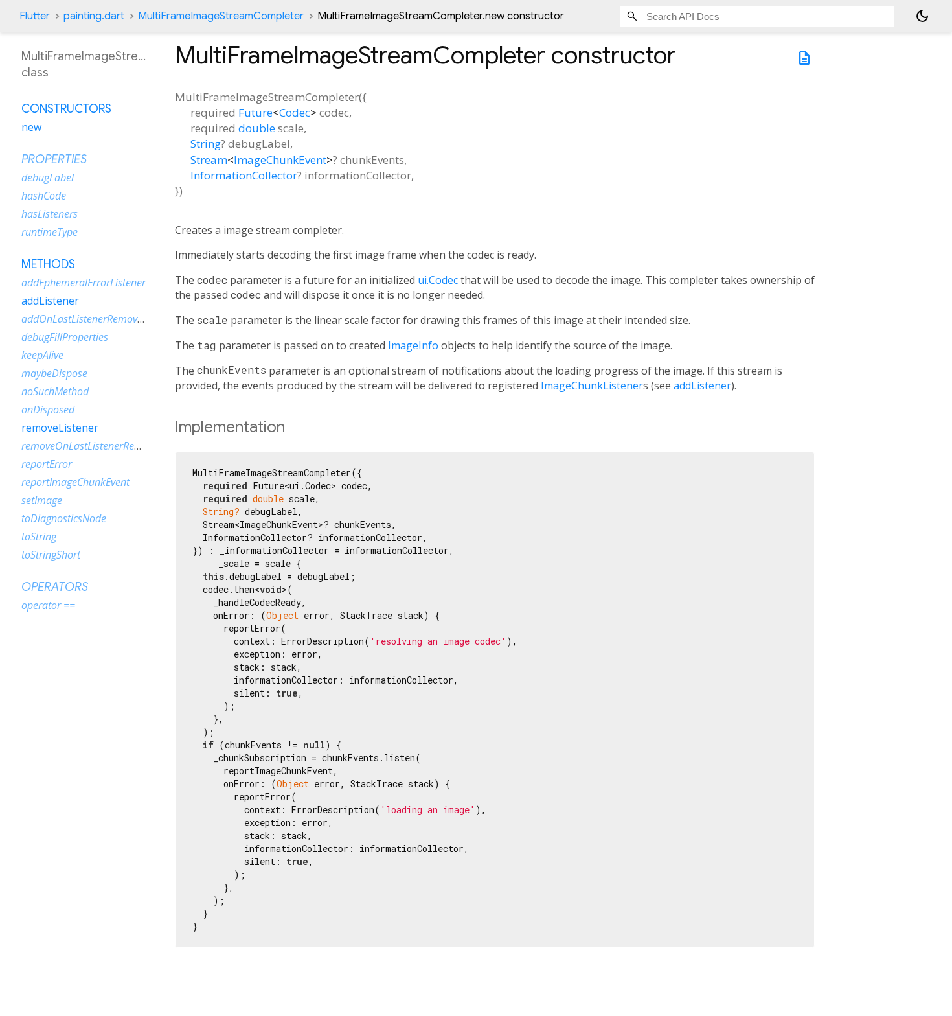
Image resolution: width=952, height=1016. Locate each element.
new (31, 127)
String (205, 143)
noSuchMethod (55, 391)
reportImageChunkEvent (75, 482)
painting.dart (93, 16)
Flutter (34, 16)
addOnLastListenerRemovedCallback (104, 319)
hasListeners (49, 214)
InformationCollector (243, 175)
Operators (54, 587)
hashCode (43, 196)
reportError (46, 464)
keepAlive (42, 355)
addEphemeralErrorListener (83, 282)
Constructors (66, 109)
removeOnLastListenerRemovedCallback (112, 446)
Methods (48, 264)
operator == (48, 605)
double (256, 128)
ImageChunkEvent (280, 159)
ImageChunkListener (592, 385)
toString (38, 536)
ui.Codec (438, 280)
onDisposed (47, 409)
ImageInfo (413, 345)
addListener (702, 385)
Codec (294, 112)
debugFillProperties (64, 337)
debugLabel (47, 177)
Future (255, 112)
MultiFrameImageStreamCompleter (221, 16)
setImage (41, 500)
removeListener (59, 428)
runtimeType (49, 232)
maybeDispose (54, 373)
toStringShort (50, 555)
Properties (54, 159)
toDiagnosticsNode (63, 518)
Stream (208, 159)
